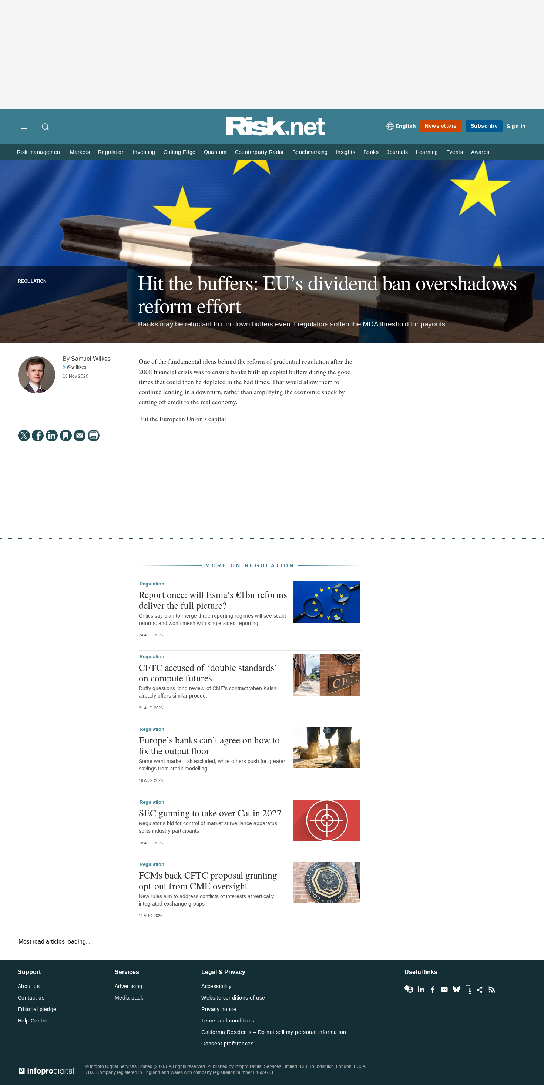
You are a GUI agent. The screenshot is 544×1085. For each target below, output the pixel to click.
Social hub (480, 989)
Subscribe (484, 126)
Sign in (516, 126)
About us (29, 986)
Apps (468, 989)
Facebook (432, 989)
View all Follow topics (408, 989)
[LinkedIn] (52, 435)
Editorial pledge (37, 1009)
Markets (80, 152)
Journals (397, 152)
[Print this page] (94, 435)
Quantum (215, 152)
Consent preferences (227, 1043)
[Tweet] (24, 435)
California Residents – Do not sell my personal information (273, 1032)
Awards (480, 152)
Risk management (39, 152)
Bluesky (456, 989)
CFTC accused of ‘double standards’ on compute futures (208, 672)
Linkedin (420, 989)
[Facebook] (38, 435)
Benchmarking (310, 152)
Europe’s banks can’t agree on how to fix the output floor (209, 745)
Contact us (31, 997)
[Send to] (79, 435)
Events (454, 152)
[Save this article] (66, 435)
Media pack (129, 997)
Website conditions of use (233, 997)
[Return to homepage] (276, 134)
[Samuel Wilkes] (36, 374)
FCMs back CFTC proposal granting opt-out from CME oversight (208, 880)
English (406, 126)
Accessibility (216, 986)
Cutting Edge (180, 152)
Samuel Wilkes (91, 358)
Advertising (128, 986)
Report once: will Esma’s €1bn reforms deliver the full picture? (213, 599)
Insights (345, 152)
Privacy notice (218, 1009)
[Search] (46, 127)
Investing (144, 152)
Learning (427, 152)
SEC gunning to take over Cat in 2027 (210, 812)
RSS (491, 989)
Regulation (111, 152)
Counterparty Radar (259, 152)
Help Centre (33, 1020)
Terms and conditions (227, 1020)
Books (371, 152)
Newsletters (441, 126)
